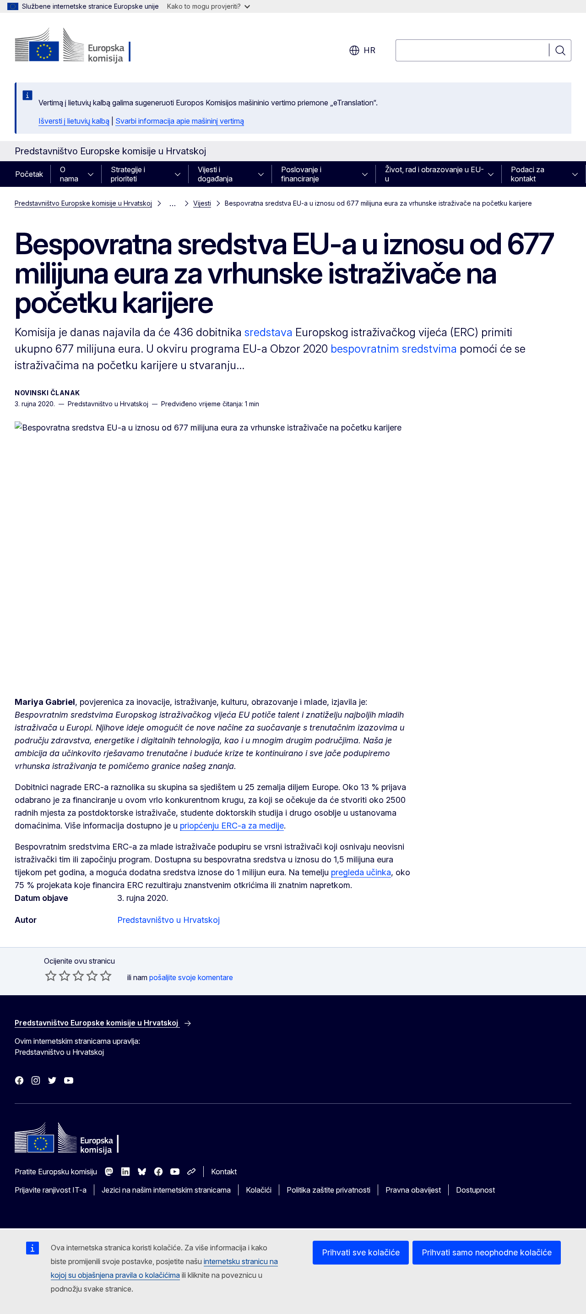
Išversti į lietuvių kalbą (73, 120)
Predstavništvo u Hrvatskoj (168, 920)
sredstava (268, 332)
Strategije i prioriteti (128, 174)
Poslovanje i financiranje (301, 174)
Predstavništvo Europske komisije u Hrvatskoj (83, 203)
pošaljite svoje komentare (191, 977)
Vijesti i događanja (215, 174)
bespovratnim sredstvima (394, 348)
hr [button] (369, 50)
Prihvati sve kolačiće (361, 1252)
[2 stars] (57, 975)
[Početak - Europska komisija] (89, 45)
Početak (29, 174)
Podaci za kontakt (527, 174)
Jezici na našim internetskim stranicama (166, 1189)
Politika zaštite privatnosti (328, 1189)
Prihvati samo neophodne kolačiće (487, 1252)
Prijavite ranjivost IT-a (51, 1189)
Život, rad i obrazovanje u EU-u (434, 174)
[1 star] (51, 975)
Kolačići (258, 1189)
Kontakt (224, 1171)
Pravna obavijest (413, 1189)
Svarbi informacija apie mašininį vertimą (179, 120)
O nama (69, 174)
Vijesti (202, 203)
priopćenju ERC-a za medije (232, 825)
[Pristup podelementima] (93, 174)
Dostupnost (475, 1189)
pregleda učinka (361, 872)
